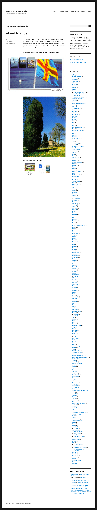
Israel (73, 222)
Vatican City (75, 455)
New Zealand (75, 300)
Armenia (74, 102)
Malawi (74, 259)
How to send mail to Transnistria (78, 62)
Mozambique (75, 289)
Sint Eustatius (75, 374)
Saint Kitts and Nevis (77, 352)
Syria (73, 401)
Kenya (73, 235)
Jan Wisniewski (75, 474)
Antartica (74, 90)
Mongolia (74, 282)
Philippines (75, 330)
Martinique (75, 268)
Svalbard (76, 316)
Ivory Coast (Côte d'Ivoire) (78, 225)
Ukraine (74, 425)
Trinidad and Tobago (77, 414)
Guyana (74, 206)
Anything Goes (74, 75)
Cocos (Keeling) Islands (78, 146)
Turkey (74, 417)
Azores (75, 335)
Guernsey (74, 205)
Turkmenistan (75, 419)
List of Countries (63, 11)
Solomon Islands (76, 381)
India (73, 213)
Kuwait (74, 240)
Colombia (74, 148)
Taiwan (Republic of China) (78, 403)
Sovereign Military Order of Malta (80, 390)
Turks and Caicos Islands (78, 420)
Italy (73, 224)
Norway (74, 312)
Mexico (74, 273)
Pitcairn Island (77, 433)
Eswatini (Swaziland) (77, 171)
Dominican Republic (77, 162)
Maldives (74, 262)
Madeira (75, 336)
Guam (75, 446)
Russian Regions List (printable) (77, 61)
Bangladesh (75, 114)
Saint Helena (77, 435)
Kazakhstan (75, 233)
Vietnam (74, 458)
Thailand (74, 408)
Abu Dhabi (76, 428)
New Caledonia (75, 298)
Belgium (74, 119)
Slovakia (74, 377)
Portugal (74, 333)
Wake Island (76, 450)
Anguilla (74, 89)
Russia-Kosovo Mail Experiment (77, 64)
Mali (73, 263)
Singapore (74, 373)
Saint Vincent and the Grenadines (80, 357)
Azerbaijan (74, 111)
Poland (74, 331)
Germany (74, 192)
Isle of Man (75, 220)
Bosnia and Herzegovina (78, 127)
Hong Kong (76, 143)
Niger (73, 303)
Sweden (74, 398)
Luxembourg (75, 255)
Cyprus (74, 155)
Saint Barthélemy (76, 351)
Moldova (74, 279)
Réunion (74, 341)
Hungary (74, 209)
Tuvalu (74, 422)
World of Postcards (16, 11)
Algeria (74, 86)
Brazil (73, 129)
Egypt (73, 163)
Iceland (74, 211)
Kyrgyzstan (75, 241)
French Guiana (75, 184)
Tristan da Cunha (78, 438)
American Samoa (78, 444)
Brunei (74, 132)
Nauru (73, 293)
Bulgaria (74, 133)
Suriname (74, 396)
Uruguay (74, 441)
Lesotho (74, 247)
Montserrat (75, 285)
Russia (73, 344)
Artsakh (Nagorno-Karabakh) (79, 103)
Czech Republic (76, 157)
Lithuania (74, 254)
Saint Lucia (75, 354)
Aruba (73, 105)
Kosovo (74, 238)
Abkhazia (74, 79)
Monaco (74, 281)
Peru (73, 328)
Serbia (73, 368)
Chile (73, 140)
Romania (74, 343)
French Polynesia (76, 186)
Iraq (73, 217)
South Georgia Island (79, 436)
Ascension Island (78, 431)
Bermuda (74, 124)
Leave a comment (10, 43)
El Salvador (75, 165)
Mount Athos (77, 198)
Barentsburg (77, 346)
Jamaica (74, 227)
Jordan (74, 232)
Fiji (73, 178)
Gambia (74, 189)
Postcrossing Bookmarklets (76, 59)
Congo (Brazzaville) (77, 149)
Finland (74, 179)
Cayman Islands (76, 138)
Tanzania (74, 406)
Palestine (74, 322)
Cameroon (74, 135)
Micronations (75, 274)
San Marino (75, 362)
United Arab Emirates (77, 427)
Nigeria (74, 305)
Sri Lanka (74, 395)
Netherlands (75, 297)
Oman (73, 317)
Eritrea (74, 168)
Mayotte (74, 271)
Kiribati (74, 236)
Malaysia (74, 260)
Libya (73, 251)
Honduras (74, 208)
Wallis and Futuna (76, 460)
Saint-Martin (75, 358)
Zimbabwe (74, 463)
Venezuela (74, 457)
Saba (73, 349)
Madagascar (75, 257)
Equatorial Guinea (76, 167)
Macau (75, 144)
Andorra (74, 87)
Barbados (74, 116)
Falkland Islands (76, 174)
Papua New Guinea (76, 325)
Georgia (74, 190)
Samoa (74, 360)
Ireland (74, 219)
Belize (73, 121)
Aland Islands (9, 41)
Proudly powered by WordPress (23, 503)
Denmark (74, 159)
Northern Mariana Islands (80, 447)
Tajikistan (74, 404)
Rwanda (74, 347)
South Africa (75, 382)
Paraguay (74, 327)
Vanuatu (74, 454)
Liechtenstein (75, 252)
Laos (73, 243)
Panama (74, 324)
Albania (74, 83)
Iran (73, 216)
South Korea (75, 385)
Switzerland (75, 400)
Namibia (74, 292)
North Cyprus (75, 308)
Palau (73, 320)
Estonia (74, 170)
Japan (73, 228)
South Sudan (75, 389)
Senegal (74, 366)
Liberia (74, 249)
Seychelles (74, 370)
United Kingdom (76, 430)
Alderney (74, 84)
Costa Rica (74, 151)
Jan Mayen (76, 314)
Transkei (76, 384)
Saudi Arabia (75, 365)
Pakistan (74, 319)
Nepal (73, 295)
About (89, 11)
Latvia (73, 244)
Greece (74, 197)
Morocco (74, 287)
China (73, 141)
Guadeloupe (75, 203)
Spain (73, 392)
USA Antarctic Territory (79, 97)
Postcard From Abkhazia (77, 11)
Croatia (74, 152)
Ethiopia (74, 173)
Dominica (74, 160)
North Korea (75, 309)
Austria (74, 109)
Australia (74, 106)
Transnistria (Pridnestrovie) (79, 412)
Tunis (73, 416)
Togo (73, 409)
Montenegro (75, 284)
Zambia (74, 462)
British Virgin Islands (77, 130)
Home (54, 11)
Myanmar (74, 290)
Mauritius (74, 270)
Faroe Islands (75, 176)
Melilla (75, 393)
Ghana (73, 194)
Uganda (74, 423)
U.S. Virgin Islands (78, 449)
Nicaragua (74, 301)
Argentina (74, 100)
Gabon (73, 187)
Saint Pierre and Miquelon (78, 355)
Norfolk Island (77, 108)
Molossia (76, 276)
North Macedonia (76, 311)
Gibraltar (74, 195)
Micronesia (75, 278)
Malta (73, 265)
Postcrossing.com (76, 76)
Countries (73, 78)
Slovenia (74, 379)
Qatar (73, 339)
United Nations (76, 439)
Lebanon (74, 246)
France (74, 182)
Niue (73, 306)
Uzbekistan (75, 452)
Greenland (74, 200)
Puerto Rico (75, 338)
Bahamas (74, 113)
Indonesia (74, 214)
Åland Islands (16, 33)
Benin (73, 122)
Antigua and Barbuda (77, 98)
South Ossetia (75, 387)
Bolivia (74, 125)
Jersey (73, 230)
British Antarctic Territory (80, 92)
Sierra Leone (75, 371)
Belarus (74, 117)
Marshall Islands (76, 266)
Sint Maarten (75, 376)
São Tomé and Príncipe (77, 363)
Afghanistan (75, 81)
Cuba (73, 154)
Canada (74, 136)
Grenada (74, 201)
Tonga (73, 411)
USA (73, 442)
